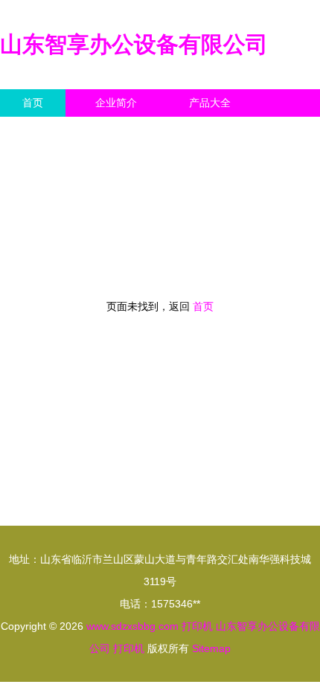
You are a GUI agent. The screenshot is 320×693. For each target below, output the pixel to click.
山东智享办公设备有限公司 (134, 44)
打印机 (197, 626)
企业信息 (137, 130)
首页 (32, 103)
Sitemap (211, 648)
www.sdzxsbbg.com (132, 626)
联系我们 (43, 130)
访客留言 (231, 130)
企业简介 (116, 103)
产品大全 (210, 103)
